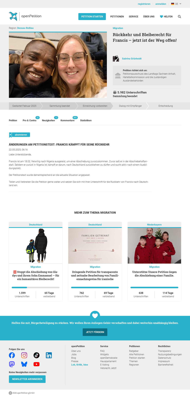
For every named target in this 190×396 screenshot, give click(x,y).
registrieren (144, 4)
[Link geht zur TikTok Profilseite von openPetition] (36, 355)
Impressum (164, 361)
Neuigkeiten (48, 119)
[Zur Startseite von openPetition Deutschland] (25, 16)
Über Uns (149, 16)
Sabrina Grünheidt (131, 58)
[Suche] (179, 16)
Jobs (73, 354)
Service (133, 16)
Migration (118, 28)
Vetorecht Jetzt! (108, 368)
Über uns (76, 351)
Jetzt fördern (95, 332)
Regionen (134, 364)
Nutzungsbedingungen (170, 354)
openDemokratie (108, 357)
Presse (74, 361)
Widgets (104, 354)
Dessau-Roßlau (25, 28)
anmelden (160, 4)
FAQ (102, 351)
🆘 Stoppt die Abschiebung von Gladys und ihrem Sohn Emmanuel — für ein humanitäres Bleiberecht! (35, 275)
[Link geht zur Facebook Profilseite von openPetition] (12, 355)
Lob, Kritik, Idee (79, 364)
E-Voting (104, 364)
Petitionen (117, 16)
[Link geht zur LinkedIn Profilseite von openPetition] (49, 355)
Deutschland (35, 224)
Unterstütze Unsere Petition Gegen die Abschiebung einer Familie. (154, 273)
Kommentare (68, 119)
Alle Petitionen (136, 354)
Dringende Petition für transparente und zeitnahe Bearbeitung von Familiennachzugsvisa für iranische (95, 275)
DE (176, 4)
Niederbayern (154, 224)
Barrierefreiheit (165, 364)
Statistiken (86, 120)
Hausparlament (108, 361)
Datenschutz (164, 357)
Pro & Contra (29, 119)
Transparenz (164, 351)
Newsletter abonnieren (27, 379)
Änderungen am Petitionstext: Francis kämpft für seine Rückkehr (59, 144)
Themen (133, 361)
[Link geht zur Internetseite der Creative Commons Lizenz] (10, 392)
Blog (73, 357)
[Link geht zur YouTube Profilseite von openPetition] (36, 364)
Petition (13, 120)
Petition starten (92, 16)
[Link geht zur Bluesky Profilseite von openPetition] (24, 364)
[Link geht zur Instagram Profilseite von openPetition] (24, 355)
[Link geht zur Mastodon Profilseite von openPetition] (12, 364)
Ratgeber (133, 351)
